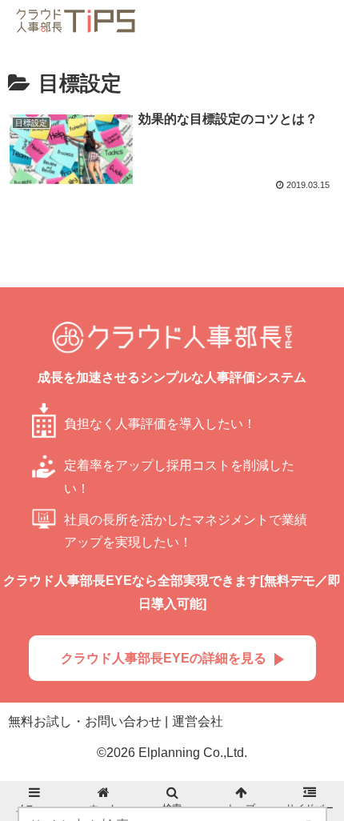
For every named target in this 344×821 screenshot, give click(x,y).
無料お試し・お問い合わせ (85, 721)
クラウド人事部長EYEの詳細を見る (163, 658)
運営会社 (197, 721)
